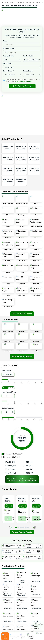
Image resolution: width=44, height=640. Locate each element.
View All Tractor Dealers (22, 314)
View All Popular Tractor (22, 532)
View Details (8, 506)
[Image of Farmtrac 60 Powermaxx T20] (36, 511)
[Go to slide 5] (26, 527)
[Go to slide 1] (16, 527)
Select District (8, 71)
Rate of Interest (8, 408)
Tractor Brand (8, 56)
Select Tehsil (27, 71)
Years (5, 388)
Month (12, 388)
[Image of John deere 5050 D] (8, 511)
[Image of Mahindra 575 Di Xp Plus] (22, 511)
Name (5, 41)
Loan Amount (6, 371)
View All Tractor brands (22, 356)
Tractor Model (28, 56)
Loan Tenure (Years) (9, 392)
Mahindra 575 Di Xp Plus (22, 500)
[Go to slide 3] (21, 527)
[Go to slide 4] (23, 527)
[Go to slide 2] (18, 527)
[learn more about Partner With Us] (39, 634)
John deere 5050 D (8, 500)
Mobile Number (8, 48)
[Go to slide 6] (28, 527)
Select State (7, 63)
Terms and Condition (24, 81)
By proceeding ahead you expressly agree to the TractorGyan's (23, 80)
